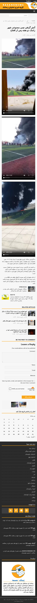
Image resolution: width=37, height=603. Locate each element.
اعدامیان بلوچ (31, 457)
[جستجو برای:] (18, 15)
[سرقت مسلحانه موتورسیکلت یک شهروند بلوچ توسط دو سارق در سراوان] (14, 404)
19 (28, 431)
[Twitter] (11, 510)
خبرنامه (33, 477)
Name (33, 365)
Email (33, 370)
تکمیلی (33, 466)
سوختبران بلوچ (31, 483)
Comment (32, 351)
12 (28, 428)
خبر (34, 474)
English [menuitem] (28, 1)
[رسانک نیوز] (18, 8)
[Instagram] (27, 510)
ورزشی (33, 500)
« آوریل (33, 437)
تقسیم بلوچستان (31, 463)
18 (32, 431)
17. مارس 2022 (21, 323)
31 (4, 434)
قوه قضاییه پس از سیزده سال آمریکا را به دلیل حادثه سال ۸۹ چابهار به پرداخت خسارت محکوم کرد (14, 313)
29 (13, 434)
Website (32, 375)
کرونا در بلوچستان (30, 489)
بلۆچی (33, 460)
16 (9, 428)
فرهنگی (33, 486)
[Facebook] (16, 510)
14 (18, 428)
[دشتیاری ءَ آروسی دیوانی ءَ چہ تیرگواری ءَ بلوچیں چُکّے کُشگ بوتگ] (22, 404)
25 (32, 434)
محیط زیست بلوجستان (29, 494)
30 (9, 434)
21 (18, 431)
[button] (35, 11)
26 (28, 434)
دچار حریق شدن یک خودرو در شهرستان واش (15, 321)
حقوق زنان (32, 469)
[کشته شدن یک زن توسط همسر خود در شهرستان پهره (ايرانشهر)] (31, 332)
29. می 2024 (30, 35)
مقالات (33, 497)
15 (13, 428)
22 (13, 431)
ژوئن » (28, 437)
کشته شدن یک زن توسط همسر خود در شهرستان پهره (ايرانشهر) (16, 330)
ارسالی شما (32, 448)
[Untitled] (18, 67)
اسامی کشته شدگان (30, 451)
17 (4, 428)
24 (4, 431)
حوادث (33, 471)
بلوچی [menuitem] (35, 1)
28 (18, 434)
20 (23, 431)
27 (23, 434)
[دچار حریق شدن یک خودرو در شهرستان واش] (31, 322)
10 (4, 425)
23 (9, 431)
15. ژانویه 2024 (21, 317)
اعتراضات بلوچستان (30, 454)
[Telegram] (21, 510)
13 (23, 428)
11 (32, 428)
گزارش (33, 492)
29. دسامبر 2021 (20, 334)
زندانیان (33, 480)
